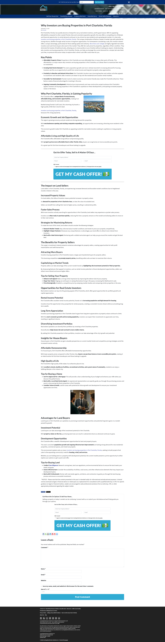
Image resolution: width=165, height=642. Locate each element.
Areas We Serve (120, 8)
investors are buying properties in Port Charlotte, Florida (58, 39)
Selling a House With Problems (54, 613)
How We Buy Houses (99, 8)
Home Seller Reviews (105, 16)
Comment (44, 548)
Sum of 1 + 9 (45, 589)
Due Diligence (53, 465)
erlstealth (44, 30)
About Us (105, 11)
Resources (111, 11)
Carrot (66, 640)
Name (43, 569)
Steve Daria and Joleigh (97, 44)
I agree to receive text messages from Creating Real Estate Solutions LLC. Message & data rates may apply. (78, 166)
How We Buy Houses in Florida (52, 608)
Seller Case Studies (76, 608)
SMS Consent (56, 164)
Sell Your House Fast (110, 8)
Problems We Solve (80, 16)
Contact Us (121, 11)
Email (43, 575)
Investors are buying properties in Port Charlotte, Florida (58, 111)
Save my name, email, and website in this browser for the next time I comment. (68, 586)
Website (43, 580)
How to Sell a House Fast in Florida (69, 613)
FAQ (116, 11)
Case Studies (98, 11)
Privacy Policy (43, 613)
